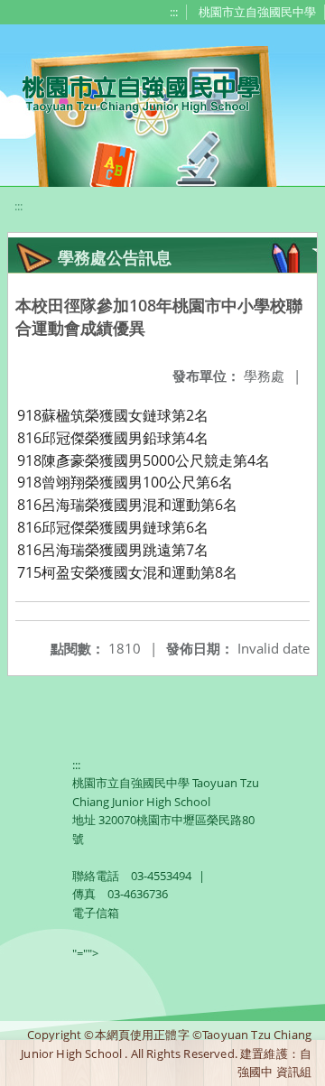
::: (174, 12)
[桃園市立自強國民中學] (132, 92)
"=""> (85, 953)
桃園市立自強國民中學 (257, 12)
